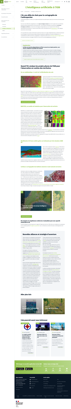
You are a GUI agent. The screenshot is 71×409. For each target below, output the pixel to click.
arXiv (38, 135)
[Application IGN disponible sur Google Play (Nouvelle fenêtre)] (20, 369)
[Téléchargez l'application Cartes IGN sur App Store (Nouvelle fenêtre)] (29, 369)
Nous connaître (46, 381)
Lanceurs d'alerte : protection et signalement (62, 392)
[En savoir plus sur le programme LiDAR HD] (31, 152)
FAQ (57, 379)
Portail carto (33, 383)
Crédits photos (65, 395)
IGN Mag (26, 2)
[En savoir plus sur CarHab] (54, 176)
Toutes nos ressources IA (26, 216)
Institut (32, 387)
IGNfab (3, 30)
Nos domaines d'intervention (6, 13)
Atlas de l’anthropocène (36, 2)
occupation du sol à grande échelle (56, 78)
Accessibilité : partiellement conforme (29, 395)
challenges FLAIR (35, 264)
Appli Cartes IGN (43, 2)
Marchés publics (60, 388)
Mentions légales (39, 395)
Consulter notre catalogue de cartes (49, 385)
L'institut (2, 5)
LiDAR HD (57, 146)
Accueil (22, 11)
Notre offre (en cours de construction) (5, 9)
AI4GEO (24, 246)
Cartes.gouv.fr (57, 1)
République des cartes (49, 2)
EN (62, 1)
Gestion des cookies (58, 395)
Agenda (17, 1)
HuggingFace (50, 129)
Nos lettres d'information (61, 381)
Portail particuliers (34, 379)
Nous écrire (18, 389)
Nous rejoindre (59, 383)
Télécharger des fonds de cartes (48, 387)
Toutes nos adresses (19, 387)
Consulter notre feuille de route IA (27, 40)
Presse (31, 1)
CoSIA (22, 95)
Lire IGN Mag (45, 383)
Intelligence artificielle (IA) (8, 28)
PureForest (52, 247)
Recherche (4, 24)
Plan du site (45, 379)
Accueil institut (26, 11)
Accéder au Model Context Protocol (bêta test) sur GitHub (33, 59)
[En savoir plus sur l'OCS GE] (31, 81)
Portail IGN (33, 385)
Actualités (22, 1)
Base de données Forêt (32, 125)
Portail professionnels (34, 381)
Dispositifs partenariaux (5, 33)
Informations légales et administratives (61, 386)
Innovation (4, 26)
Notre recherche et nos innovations (5, 21)
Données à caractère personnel (49, 395)
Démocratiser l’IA (54, 28)
